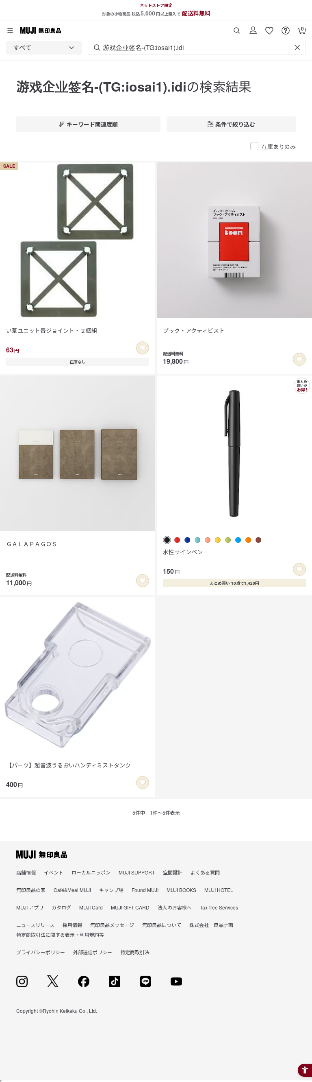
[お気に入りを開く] (269, 27)
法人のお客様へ (175, 907)
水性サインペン (183, 552)
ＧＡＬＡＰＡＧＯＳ (31, 544)
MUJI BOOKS (181, 889)
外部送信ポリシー (92, 952)
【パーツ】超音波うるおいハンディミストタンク (68, 765)
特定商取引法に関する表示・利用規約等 (60, 934)
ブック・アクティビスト (194, 330)
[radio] (167, 540)
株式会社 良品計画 (211, 924)
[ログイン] (253, 27)
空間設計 (172, 872)
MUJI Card (91, 907)
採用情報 (72, 924)
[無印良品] (41, 854)
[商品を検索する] (237, 27)
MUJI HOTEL (218, 889)
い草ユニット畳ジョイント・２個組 (51, 330)
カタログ (61, 907)
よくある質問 (205, 872)
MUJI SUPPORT (137, 872)
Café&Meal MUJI (72, 889)
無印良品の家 (31, 889)
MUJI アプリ (29, 907)
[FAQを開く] (286, 27)
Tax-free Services (219, 907)
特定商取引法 (135, 952)
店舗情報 (26, 872)
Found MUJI (145, 889)
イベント (53, 872)
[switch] (142, 347)
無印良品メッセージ (112, 924)
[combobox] (44, 48)
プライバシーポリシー (40, 952)
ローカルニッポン (91, 872)
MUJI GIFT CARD (130, 907)
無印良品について (161, 924)
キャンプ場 (111, 889)
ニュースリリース (35, 924)
